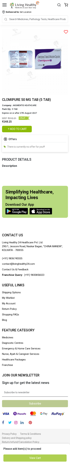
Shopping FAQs (10, 314)
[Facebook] (3, 422)
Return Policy (9, 308)
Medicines (7, 337)
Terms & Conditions (30, 434)
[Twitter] (10, 422)
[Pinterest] (30, 422)
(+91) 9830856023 (34, 274)
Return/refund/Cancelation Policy (20, 442)
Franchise (7, 365)
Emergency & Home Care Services (21, 348)
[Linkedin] (22, 422)
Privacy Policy (9, 434)
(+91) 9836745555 (12, 258)
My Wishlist (8, 297)
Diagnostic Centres (12, 342)
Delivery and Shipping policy (17, 438)
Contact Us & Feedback (15, 269)
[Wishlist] (66, 5)
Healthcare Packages (14, 359)
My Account (8, 303)
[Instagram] (16, 422)
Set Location (18, 12)
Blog (4, 320)
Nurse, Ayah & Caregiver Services (20, 354)
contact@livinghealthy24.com (18, 263)
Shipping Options (11, 292)
